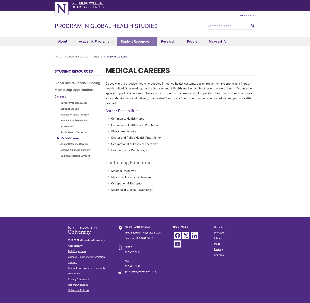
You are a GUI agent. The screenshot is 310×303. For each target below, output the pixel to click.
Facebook (177, 235)
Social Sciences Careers (74, 144)
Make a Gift (217, 41)
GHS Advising (247, 16)
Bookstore (220, 227)
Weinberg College (88, 5)
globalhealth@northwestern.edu (141, 272)
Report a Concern (78, 285)
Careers (97, 57)
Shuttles (219, 255)
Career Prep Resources (73, 103)
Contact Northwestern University (86, 268)
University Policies (78, 290)
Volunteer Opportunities (74, 115)
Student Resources (135, 41)
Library (218, 238)
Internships (67, 126)
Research (168, 41)
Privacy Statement (78, 279)
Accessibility (75, 246)
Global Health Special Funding (77, 83)
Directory (219, 233)
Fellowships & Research (74, 120)
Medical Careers (69, 138)
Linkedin (194, 235)
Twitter (185, 235)
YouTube (177, 244)
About (63, 41)
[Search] (252, 26)
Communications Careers (75, 156)
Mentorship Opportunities (74, 90)
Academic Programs (94, 41)
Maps (217, 244)
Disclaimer (74, 273)
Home (58, 57)
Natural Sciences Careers (75, 150)
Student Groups (69, 109)
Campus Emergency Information (86, 257)
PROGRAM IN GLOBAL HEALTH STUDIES (106, 26)
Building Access (77, 251)
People (192, 41)
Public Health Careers (73, 132)
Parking (218, 249)
